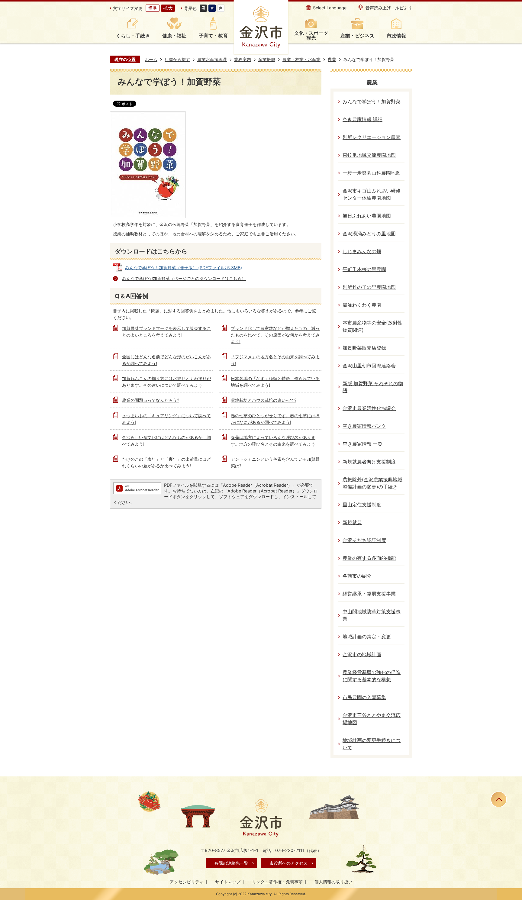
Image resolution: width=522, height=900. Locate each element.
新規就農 (352, 522)
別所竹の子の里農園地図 (369, 287)
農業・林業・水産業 (301, 59)
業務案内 (242, 59)
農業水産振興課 (212, 59)
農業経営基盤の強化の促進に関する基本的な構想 (372, 675)
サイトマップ (227, 881)
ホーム (151, 59)
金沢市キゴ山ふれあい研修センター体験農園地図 (372, 194)
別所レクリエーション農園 (372, 137)
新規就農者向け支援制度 (369, 462)
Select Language (329, 7)
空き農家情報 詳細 (362, 119)
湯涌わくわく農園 (362, 305)
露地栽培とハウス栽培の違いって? (263, 400)
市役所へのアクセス (288, 863)
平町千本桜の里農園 (364, 269)
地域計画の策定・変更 (367, 637)
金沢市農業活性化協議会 (369, 408)
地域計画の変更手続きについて (372, 743)
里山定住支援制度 (362, 505)
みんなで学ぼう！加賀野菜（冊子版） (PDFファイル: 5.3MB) (183, 267)
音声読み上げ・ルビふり (389, 7)
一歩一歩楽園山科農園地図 (372, 173)
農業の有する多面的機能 (369, 558)
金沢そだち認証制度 (364, 540)
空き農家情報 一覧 (362, 444)
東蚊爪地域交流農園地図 (369, 155)
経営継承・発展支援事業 (369, 594)
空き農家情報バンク (364, 426)
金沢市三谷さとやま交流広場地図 (372, 718)
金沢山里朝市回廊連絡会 (369, 366)
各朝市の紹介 (357, 576)
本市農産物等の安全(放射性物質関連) (372, 326)
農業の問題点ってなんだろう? (150, 400)
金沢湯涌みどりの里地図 (369, 234)
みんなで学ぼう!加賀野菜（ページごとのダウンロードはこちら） (184, 278)
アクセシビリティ (187, 881)
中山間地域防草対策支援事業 (372, 615)
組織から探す (177, 59)
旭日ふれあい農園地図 (367, 216)
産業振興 (266, 59)
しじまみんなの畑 (362, 251)
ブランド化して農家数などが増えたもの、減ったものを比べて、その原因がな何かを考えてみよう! (275, 335)
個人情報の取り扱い (333, 881)
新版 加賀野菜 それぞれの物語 (373, 387)
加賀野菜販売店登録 (364, 348)
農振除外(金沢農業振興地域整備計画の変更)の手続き (372, 483)
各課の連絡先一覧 (231, 863)
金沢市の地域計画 (362, 654)
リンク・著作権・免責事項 (277, 881)
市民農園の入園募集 (364, 697)
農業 (332, 59)
